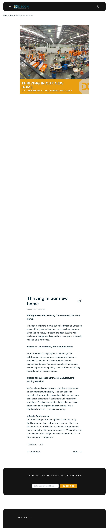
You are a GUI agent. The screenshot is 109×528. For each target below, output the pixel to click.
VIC (41, 444)
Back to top (23, 517)
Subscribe (68, 486)
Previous (35, 452)
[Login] (97, 6)
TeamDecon (32, 444)
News (11, 15)
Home (5, 15)
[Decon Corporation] (21, 7)
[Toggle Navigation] (9, 6)
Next (75, 452)
